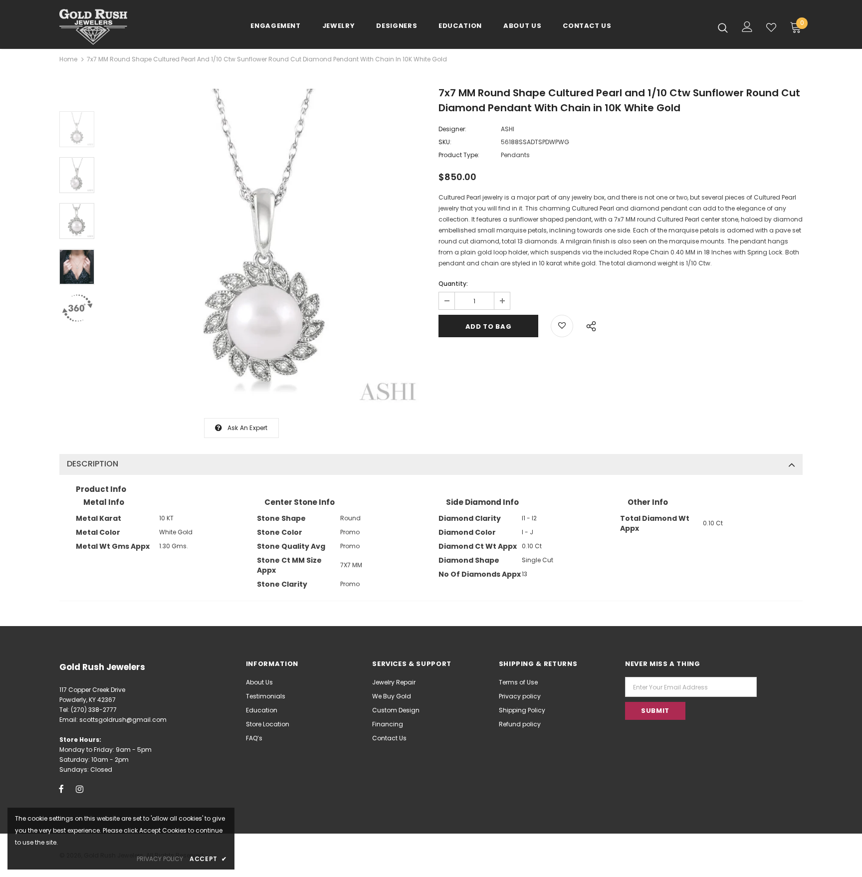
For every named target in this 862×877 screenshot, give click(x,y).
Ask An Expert (247, 428)
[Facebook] (61, 789)
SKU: (444, 142)
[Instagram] (80, 789)
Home (68, 59)
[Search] (723, 27)
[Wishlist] (771, 27)
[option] (264, 248)
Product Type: (458, 155)
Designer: (452, 129)
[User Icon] (747, 26)
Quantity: (453, 283)
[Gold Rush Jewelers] (118, 27)
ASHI (507, 129)
